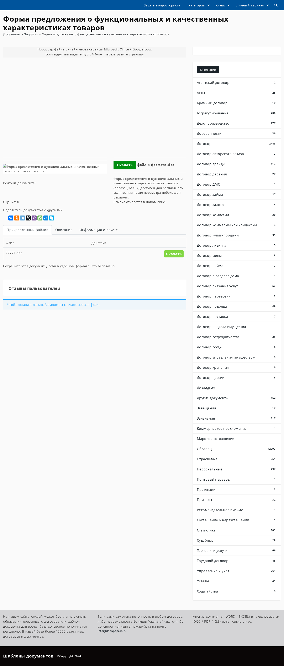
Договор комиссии (236, 215)
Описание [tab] (63, 230)
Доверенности (236, 133)
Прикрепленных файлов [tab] (27, 230)
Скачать (125, 165)
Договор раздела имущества (236, 326)
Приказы (236, 499)
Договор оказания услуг (236, 286)
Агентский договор (236, 82)
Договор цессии (236, 377)
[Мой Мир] (45, 217)
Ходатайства (236, 591)
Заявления (236, 418)
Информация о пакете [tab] (98, 230)
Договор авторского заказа (236, 154)
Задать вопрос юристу (162, 5)
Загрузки (31, 34)
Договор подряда (236, 306)
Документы (12, 34)
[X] (28, 217)
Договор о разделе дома (236, 276)
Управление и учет (236, 571)
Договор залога (236, 204)
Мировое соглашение (236, 438)
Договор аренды (236, 164)
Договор (236, 143)
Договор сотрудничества (236, 337)
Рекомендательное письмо (236, 510)
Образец (236, 449)
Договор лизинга (236, 245)
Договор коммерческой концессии (236, 225)
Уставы (236, 581)
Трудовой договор (236, 560)
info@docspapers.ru (112, 631)
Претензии (236, 489)
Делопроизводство (236, 123)
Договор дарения (236, 174)
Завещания (236, 408)
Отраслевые (236, 459)
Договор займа (236, 194)
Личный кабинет (250, 5)
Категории (197, 5)
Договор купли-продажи (236, 235)
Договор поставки (236, 316)
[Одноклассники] (16, 217)
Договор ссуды (236, 347)
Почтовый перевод (236, 479)
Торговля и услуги (236, 550)
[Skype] (51, 217)
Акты (236, 93)
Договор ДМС (236, 184)
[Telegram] (22, 217)
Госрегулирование (236, 113)
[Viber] (34, 217)
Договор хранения (236, 367)
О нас (221, 5)
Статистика (236, 530)
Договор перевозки (236, 296)
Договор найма (236, 265)
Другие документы (236, 398)
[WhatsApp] (39, 217)
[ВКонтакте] (10, 217)
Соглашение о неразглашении (236, 520)
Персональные (236, 469)
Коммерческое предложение (236, 428)
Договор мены (236, 255)
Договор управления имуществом (236, 357)
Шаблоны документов (28, 656)
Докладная (236, 388)
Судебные (236, 540)
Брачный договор (236, 103)
